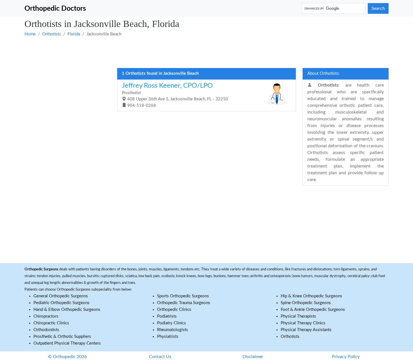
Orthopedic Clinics (174, 309)
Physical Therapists (298, 316)
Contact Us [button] (160, 356)
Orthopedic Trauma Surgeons (183, 303)
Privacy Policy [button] (346, 356)
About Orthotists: (323, 73)
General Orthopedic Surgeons (60, 296)
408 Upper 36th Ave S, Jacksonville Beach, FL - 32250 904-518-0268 (175, 95)
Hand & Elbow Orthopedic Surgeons (66, 309)
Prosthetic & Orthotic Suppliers (62, 336)
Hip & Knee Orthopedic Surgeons (311, 296)
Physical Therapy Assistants (306, 330)
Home (30, 34)
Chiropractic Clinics (51, 323)
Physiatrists (167, 336)
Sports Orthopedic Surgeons (183, 296)
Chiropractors (45, 316)
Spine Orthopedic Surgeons (306, 303)
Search (378, 8)
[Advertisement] (193, 52)
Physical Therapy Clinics (303, 323)
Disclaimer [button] (252, 356)
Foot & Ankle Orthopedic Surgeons (313, 309)
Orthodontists (46, 330)
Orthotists (51, 34)
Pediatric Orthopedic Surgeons (61, 303)
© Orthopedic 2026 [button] (67, 356)
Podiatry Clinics (171, 323)
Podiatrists (167, 316)
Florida (73, 34)
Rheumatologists (172, 330)
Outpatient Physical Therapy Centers (67, 343)
